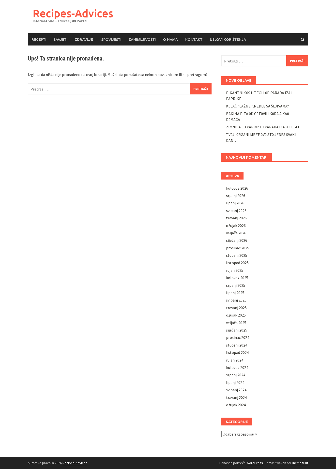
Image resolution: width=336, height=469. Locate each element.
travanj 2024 (236, 397)
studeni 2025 (236, 255)
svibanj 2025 (236, 300)
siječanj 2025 (236, 330)
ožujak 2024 (236, 404)
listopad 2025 (237, 262)
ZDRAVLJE (84, 39)
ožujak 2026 (236, 225)
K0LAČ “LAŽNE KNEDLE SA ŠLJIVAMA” (257, 106)
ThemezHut (299, 463)
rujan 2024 (234, 360)
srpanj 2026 (235, 195)
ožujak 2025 (236, 315)
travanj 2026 (236, 217)
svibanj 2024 (236, 389)
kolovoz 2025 (237, 277)
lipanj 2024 (235, 382)
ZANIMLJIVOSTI (142, 39)
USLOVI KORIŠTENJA (228, 39)
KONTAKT (193, 39)
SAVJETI (60, 39)
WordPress (254, 463)
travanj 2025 (236, 307)
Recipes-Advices (73, 13)
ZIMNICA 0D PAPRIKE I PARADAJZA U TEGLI (262, 126)
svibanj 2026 (236, 210)
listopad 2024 (237, 352)
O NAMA (170, 39)
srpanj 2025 (235, 285)
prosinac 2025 (237, 247)
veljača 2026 (236, 232)
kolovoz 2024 (237, 367)
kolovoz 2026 (237, 188)
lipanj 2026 (235, 202)
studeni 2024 (236, 345)
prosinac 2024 (237, 337)
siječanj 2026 (236, 240)
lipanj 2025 (235, 292)
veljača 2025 (236, 322)
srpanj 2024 (235, 374)
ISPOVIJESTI (110, 39)
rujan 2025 (234, 270)
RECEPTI (38, 39)
